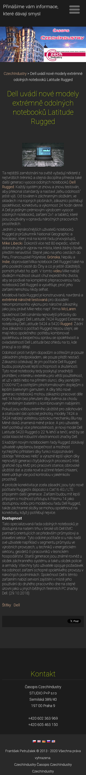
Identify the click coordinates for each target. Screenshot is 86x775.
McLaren (68, 309)
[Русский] (48, 741)
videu (57, 271)
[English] (39, 741)
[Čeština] (34, 741)
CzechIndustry (15, 74)
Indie (6, 262)
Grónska (53, 257)
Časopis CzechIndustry (54, 765)
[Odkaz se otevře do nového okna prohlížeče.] (43, 154)
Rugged (66, 324)
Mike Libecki (12, 243)
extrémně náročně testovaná (24, 300)
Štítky (6, 605)
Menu (74, 9)
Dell (17, 605)
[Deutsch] (44, 741)
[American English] (53, 741)
